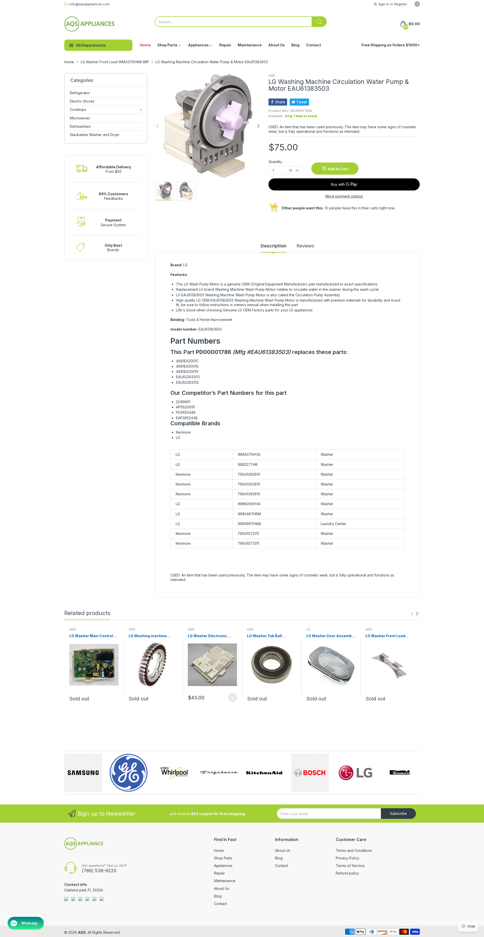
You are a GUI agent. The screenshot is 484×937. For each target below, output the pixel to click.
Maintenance (224, 881)
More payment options (344, 196)
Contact (220, 903)
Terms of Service (350, 865)
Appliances (223, 865)
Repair (219, 873)
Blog (218, 896)
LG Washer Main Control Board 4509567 (91, 636)
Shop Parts (223, 858)
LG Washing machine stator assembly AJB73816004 (148, 636)
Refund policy (347, 873)
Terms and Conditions (354, 850)
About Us (221, 888)
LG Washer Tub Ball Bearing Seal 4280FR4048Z (264, 636)
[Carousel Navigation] (415, 614)
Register (400, 4)
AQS (271, 75)
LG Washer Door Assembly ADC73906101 (330, 636)
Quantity (275, 161)
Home (219, 850)
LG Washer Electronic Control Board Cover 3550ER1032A (207, 636)
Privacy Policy (347, 858)
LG (308, 629)
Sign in (384, 4)
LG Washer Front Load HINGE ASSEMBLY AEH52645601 (385, 636)
